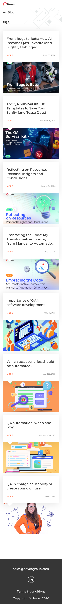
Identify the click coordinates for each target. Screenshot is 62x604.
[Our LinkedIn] (31, 579)
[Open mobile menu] (57, 4)
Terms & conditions (31, 591)
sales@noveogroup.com (31, 569)
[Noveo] (9, 4)
